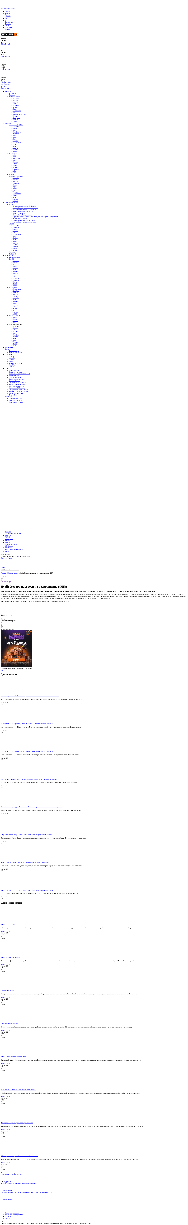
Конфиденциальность (12, 1213)
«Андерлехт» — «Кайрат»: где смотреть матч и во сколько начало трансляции (27, 723)
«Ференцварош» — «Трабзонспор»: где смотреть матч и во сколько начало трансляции (30, 696)
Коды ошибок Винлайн (16, 386)
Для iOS (11, 259)
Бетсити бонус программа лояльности (25, 208)
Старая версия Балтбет (16, 379)
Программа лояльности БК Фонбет (24, 206)
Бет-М (15, 151)
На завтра (12, 95)
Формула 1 (8, 27)
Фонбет (15, 128)
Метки (3, 86)
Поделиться (5, 88)
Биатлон (7, 29)
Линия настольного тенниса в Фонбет (13, 1057)
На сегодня (12, 93)
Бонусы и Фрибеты (11, 202)
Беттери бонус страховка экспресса (24, 222)
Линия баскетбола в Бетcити (10, 957)
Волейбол (8, 24)
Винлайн (16, 126)
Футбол (7, 11)
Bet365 (15, 160)
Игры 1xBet (12, 395)
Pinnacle (15, 162)
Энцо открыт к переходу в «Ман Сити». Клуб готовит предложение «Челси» (26, 834)
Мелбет (15, 144)
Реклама (7, 1218)
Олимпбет (16, 134)
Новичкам (8, 397)
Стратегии (8, 354)
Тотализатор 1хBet (15, 370)
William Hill (16, 158)
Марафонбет (17, 132)
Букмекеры (8, 123)
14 (12, 533)
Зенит (14, 146)
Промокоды (12, 254)
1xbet (14, 345)
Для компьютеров (14, 315)
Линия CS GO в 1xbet (8, 924)
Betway (15, 171)
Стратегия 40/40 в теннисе (17, 382)
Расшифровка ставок (16, 398)
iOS (6, 546)
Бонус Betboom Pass (19, 213)
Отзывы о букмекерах (16, 176)
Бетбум (15, 137)
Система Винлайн (15, 377)
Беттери (15, 148)
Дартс (14, 109)
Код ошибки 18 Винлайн (17, 388)
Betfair (15, 164)
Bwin (14, 172)
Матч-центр (9, 347)
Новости (7, 349)
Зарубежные (13, 153)
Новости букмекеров (16, 352)
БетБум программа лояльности (23, 211)
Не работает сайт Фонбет (9, 1023)
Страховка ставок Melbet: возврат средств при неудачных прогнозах (35, 217)
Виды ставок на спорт (16, 402)
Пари (14, 135)
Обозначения (18, 549)
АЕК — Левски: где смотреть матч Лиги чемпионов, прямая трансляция (25, 862)
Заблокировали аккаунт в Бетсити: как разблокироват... (19, 1156)
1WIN (14, 156)
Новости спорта (14, 351)
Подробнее (7, 1182)
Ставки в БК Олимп (7, 990)
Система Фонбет (14, 381)
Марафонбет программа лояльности (25, 220)
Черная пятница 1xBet (16, 393)
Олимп (15, 185)
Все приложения (14, 257)
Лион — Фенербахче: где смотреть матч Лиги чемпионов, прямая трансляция (27, 890)
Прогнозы (8, 91)
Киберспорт (9, 22)
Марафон (16, 183)
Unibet (15, 167)
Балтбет (15, 149)
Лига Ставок (17, 142)
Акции (11, 204)
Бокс (6, 18)
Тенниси (15, 141)
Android (10, 546)
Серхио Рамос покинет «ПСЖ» (11, 1174)
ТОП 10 (7, 537)
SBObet (15, 165)
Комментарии (5, 84)
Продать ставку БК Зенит (17, 384)
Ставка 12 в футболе (15, 372)
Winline (17, 556)
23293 (19, 533)
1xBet (14, 155)
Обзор (3, 44)
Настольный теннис (19, 114)
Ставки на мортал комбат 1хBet (19, 374)
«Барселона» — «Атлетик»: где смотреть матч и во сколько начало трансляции (27, 751)
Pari (14, 264)
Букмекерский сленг (15, 400)
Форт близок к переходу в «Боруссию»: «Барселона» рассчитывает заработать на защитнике (31, 807)
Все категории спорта (8, 8)
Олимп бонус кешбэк (20, 218)
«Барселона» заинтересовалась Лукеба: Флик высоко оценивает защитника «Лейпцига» (30, 779)
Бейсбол (7, 25)
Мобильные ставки (11, 255)
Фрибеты (12, 252)
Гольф (15, 107)
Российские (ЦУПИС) (16, 125)
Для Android (13, 287)
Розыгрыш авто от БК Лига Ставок (24, 209)
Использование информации (14, 1214)
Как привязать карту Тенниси (18, 389)
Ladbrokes (16, 169)
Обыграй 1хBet (14, 375)
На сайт (7, 44)
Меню (3, 567)
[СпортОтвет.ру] (16, 6)
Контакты (8, 1216)
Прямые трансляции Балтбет (18, 391)
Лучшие (11, 174)
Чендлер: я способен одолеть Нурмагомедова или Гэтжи (19, 1183)
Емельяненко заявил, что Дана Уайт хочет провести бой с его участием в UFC (27, 1192)
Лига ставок (17, 194)
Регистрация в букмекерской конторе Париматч (17, 1123)
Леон (14, 139)
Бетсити (15, 130)
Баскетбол (8, 17)
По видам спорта (14, 96)
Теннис (7, 15)
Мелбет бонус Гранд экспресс (22, 215)
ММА (7, 20)
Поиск (7, 551)
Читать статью (5, 931)
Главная (3, 573)
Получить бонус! (6, 558)
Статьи (7, 368)
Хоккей (7, 13)
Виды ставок (9, 549)
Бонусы (11, 224)
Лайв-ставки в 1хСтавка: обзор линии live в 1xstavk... (18, 1090)
